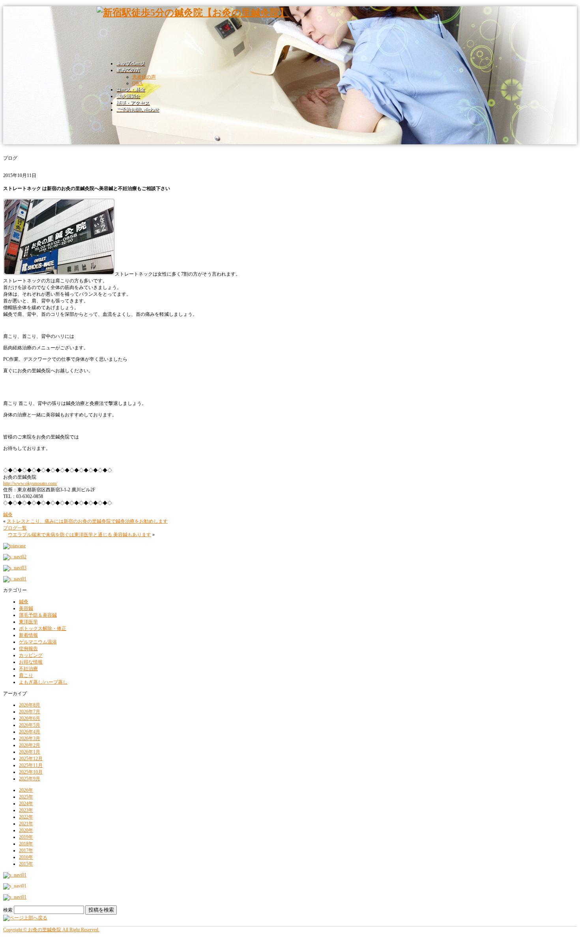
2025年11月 (31, 765)
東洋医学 (28, 622)
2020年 (26, 830)
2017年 (26, 850)
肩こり (26, 675)
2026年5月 (29, 725)
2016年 (26, 857)
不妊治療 (28, 668)
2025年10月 (31, 772)
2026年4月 (29, 732)
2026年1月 (29, 752)
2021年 (26, 823)
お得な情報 (31, 662)
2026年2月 (29, 745)
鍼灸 (8, 514)
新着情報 (28, 635)
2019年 (26, 837)
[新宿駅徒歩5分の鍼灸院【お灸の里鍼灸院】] (193, 12)
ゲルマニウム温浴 (38, 642)
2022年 (26, 817)
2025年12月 (31, 758)
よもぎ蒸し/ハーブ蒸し (43, 682)
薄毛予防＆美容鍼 (38, 615)
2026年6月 (29, 718)
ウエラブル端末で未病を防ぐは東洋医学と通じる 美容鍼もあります (79, 534)
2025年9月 (29, 778)
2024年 (26, 803)
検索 (8, 910)
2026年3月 (29, 738)
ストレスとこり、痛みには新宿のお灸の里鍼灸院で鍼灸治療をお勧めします (87, 521)
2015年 (26, 864)
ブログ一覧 (15, 528)
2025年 (26, 797)
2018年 (26, 844)
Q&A (137, 83)
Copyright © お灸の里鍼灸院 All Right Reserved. (51, 929)
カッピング (31, 655)
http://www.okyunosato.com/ (30, 483)
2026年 (26, 790)
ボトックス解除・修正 (42, 628)
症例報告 (28, 648)
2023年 (26, 810)
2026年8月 (29, 705)
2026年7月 (29, 711)
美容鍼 (26, 608)
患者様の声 (144, 77)
